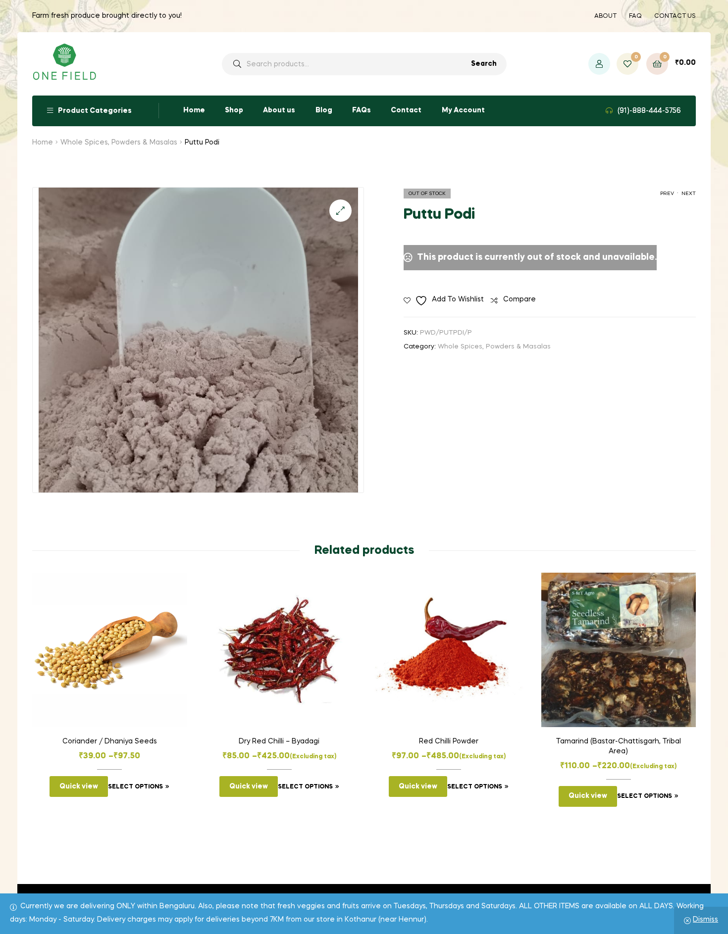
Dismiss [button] (705, 919)
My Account (463, 110)
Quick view (78, 786)
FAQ (635, 16)
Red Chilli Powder (448, 741)
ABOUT (605, 16)
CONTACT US (675, 16)
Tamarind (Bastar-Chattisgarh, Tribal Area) (618, 746)
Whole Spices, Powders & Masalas (118, 142)
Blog (323, 110)
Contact (406, 110)
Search (484, 63)
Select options (135, 787)
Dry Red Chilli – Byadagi (279, 741)
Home (194, 110)
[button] (340, 210)
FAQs (361, 110)
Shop (234, 110)
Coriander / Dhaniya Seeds (109, 741)
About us (279, 110)
